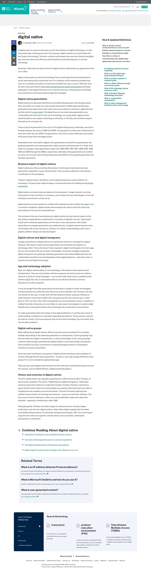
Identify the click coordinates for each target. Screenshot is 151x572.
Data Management (41, 1)
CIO (25, 1)
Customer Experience (25, 545)
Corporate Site (113, 560)
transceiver (58, 524)
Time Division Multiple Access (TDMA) (120, 527)
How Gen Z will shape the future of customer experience (48, 440)
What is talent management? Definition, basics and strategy (116, 104)
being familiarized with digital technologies (63, 87)
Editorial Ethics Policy (54, 560)
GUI (28, 279)
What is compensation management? (112, 99)
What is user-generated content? (39, 489)
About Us (29, 560)
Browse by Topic (66, 556)
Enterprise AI (11, 1)
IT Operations (31, 1)
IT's (50, 53)
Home (15, 27)
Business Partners (87, 560)
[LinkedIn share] (13, 53)
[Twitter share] (13, 47)
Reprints (122, 560)
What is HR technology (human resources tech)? (116, 89)
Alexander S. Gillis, (30, 43)
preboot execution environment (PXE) (88, 529)
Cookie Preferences (58, 567)
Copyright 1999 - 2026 (61, 564)
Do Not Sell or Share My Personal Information (79, 567)
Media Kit (103, 560)
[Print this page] (13, 58)
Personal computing (24, 27)
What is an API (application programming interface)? (114, 74)
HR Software (22, 540)
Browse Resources (82, 556)
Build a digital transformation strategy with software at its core (51, 450)
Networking (22, 526)
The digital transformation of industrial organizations (47, 445)
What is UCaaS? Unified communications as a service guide (115, 47)
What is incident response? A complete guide (115, 79)
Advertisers (75, 560)
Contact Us (66, 560)
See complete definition (39, 474)
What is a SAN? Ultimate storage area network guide (117, 84)
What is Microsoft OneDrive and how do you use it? (49, 479)
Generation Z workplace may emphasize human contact (48, 434)
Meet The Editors (39, 560)
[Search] (133, 7)
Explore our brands (141, 1)
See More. (126, 61)
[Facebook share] (13, 42)
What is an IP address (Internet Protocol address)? (49, 467)
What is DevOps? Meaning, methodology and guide (114, 94)
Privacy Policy (46, 567)
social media (37, 112)
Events (96, 560)
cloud (86, 204)
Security (19, 1)
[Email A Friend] (13, 63)
